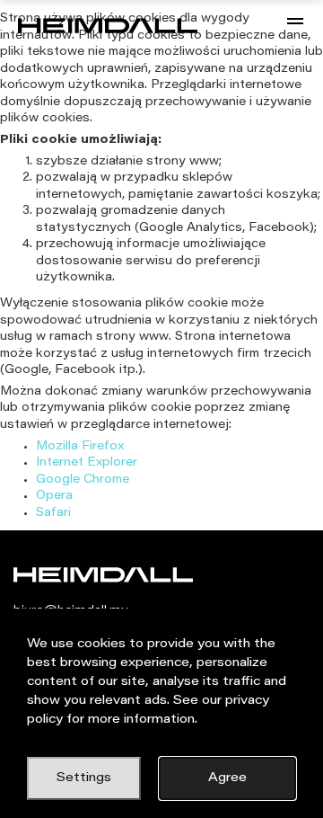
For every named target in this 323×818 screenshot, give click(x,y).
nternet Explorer (88, 462)
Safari (53, 513)
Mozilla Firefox (80, 446)
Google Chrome (82, 479)
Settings (84, 778)
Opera (54, 496)
